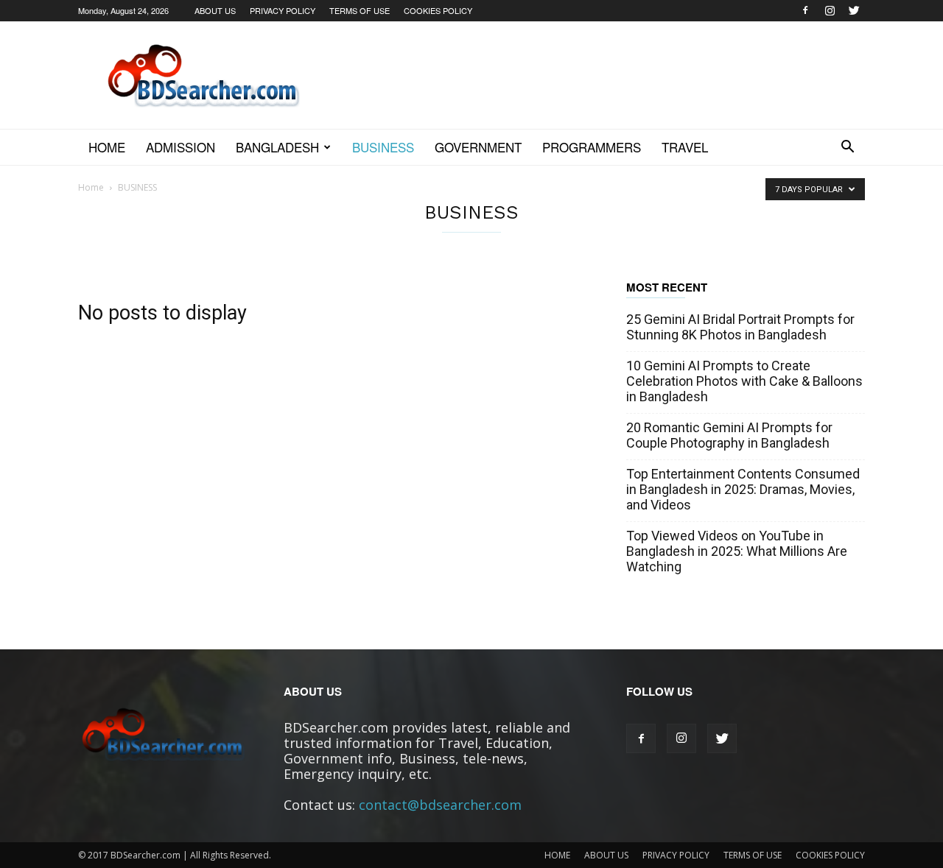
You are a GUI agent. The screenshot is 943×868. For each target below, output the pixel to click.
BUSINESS (383, 147)
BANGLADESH (277, 147)
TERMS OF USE (359, 10)
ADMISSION (180, 147)
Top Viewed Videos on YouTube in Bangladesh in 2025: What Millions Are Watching (736, 551)
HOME (557, 855)
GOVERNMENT (478, 147)
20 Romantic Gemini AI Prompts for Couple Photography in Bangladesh (729, 435)
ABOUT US (215, 10)
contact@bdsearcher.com (440, 805)
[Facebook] (805, 10)
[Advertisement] (597, 75)
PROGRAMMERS (591, 147)
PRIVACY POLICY (282, 10)
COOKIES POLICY (438, 10)
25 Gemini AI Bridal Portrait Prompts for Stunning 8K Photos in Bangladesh (740, 326)
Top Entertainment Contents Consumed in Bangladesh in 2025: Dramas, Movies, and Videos (743, 489)
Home (106, 147)
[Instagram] (829, 10)
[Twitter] (854, 10)
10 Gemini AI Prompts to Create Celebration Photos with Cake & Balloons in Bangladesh (744, 381)
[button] (847, 147)
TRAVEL (685, 147)
